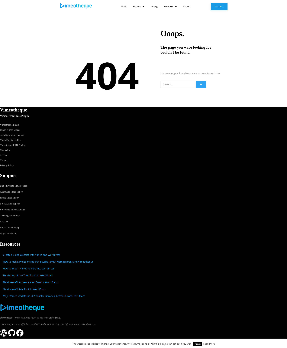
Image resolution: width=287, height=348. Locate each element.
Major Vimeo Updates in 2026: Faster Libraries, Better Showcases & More (44, 296)
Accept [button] (198, 343)
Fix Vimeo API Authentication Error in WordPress (30, 282)
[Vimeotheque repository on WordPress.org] (3, 333)
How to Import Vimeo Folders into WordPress (28, 268)
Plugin (124, 6)
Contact (186, 6)
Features (137, 6)
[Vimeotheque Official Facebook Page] (20, 333)
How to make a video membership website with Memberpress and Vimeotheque (48, 261)
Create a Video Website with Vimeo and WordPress (31, 254)
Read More (209, 343)
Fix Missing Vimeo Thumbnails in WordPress (28, 275)
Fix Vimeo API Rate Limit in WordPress (24, 289)
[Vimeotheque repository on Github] (12, 333)
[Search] (201, 84)
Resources (168, 6)
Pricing (154, 6)
